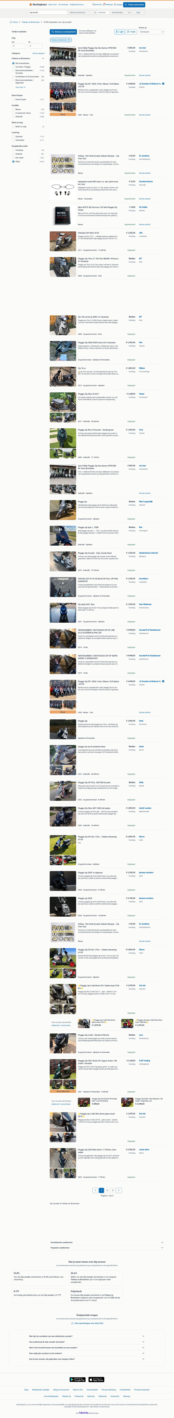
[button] (107, 4)
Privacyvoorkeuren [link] (141, 1390)
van (13, 42)
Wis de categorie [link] (39, 53)
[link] (37, 4)
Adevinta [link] (91, 1396)
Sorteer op (143, 28)
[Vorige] (95, 1190)
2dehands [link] (102, 1396)
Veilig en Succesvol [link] (61, 1390)
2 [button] (107, 1190)
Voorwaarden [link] (63, 4)
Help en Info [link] (78, 1390)
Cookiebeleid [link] (125, 1390)
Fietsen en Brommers (59, 40)
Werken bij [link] (66, 1396)
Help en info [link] (52, 4)
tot (29, 42)
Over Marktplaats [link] (51, 1396)
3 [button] (112, 1190)
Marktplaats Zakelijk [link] (40, 1390)
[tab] (119, 31)
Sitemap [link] (126, 1396)
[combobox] (48, 12)
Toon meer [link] (19, 87)
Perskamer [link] (79, 1396)
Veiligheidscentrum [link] (77, 4)
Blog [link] (26, 1390)
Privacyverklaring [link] (109, 1390)
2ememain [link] (114, 1396)
